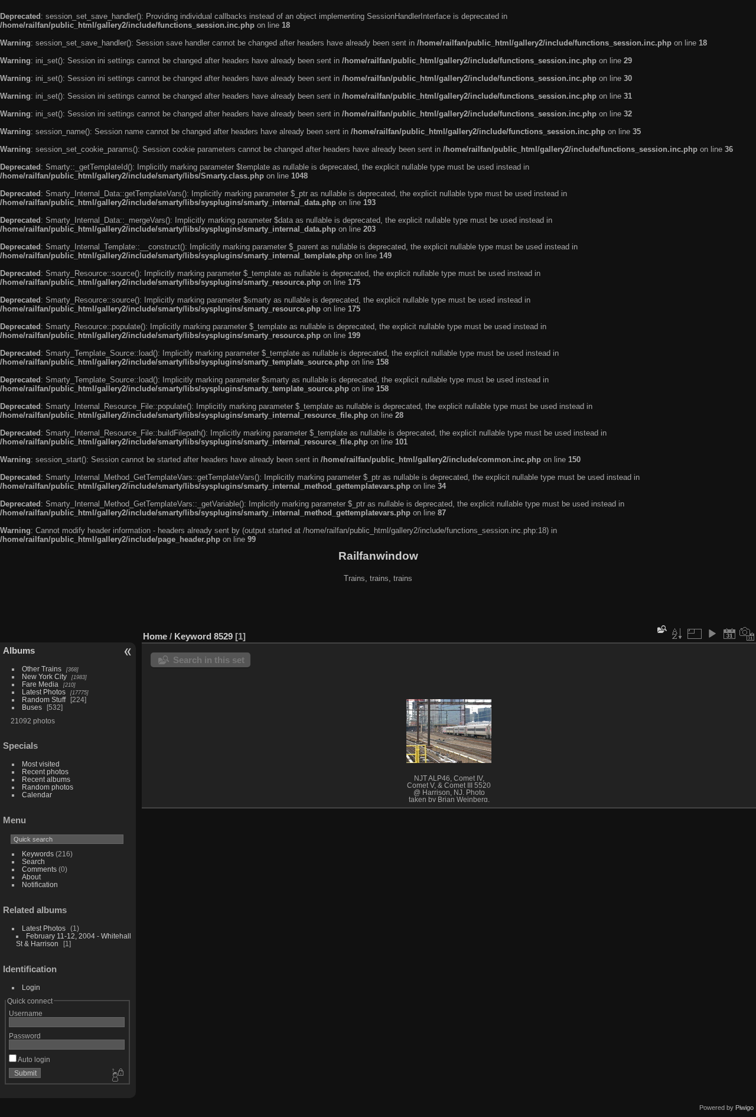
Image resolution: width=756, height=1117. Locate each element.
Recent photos (45, 771)
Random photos (47, 787)
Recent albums (46, 779)
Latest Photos (44, 692)
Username (26, 1013)
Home (155, 636)
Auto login (33, 1059)
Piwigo (744, 1107)
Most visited (41, 764)
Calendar (37, 794)
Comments (39, 869)
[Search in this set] (661, 630)
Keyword (192, 636)
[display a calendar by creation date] (747, 633)
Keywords (38, 854)
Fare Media (40, 684)
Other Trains (41, 669)
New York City (44, 676)
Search (33, 861)
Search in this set (209, 660)
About (31, 877)
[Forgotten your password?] (117, 1075)
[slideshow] (711, 633)
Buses (32, 707)
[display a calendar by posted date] (729, 633)
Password (25, 1036)
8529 (223, 636)
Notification (40, 884)
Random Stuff (44, 699)
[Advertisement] (378, 608)
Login (31, 987)
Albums (19, 650)
